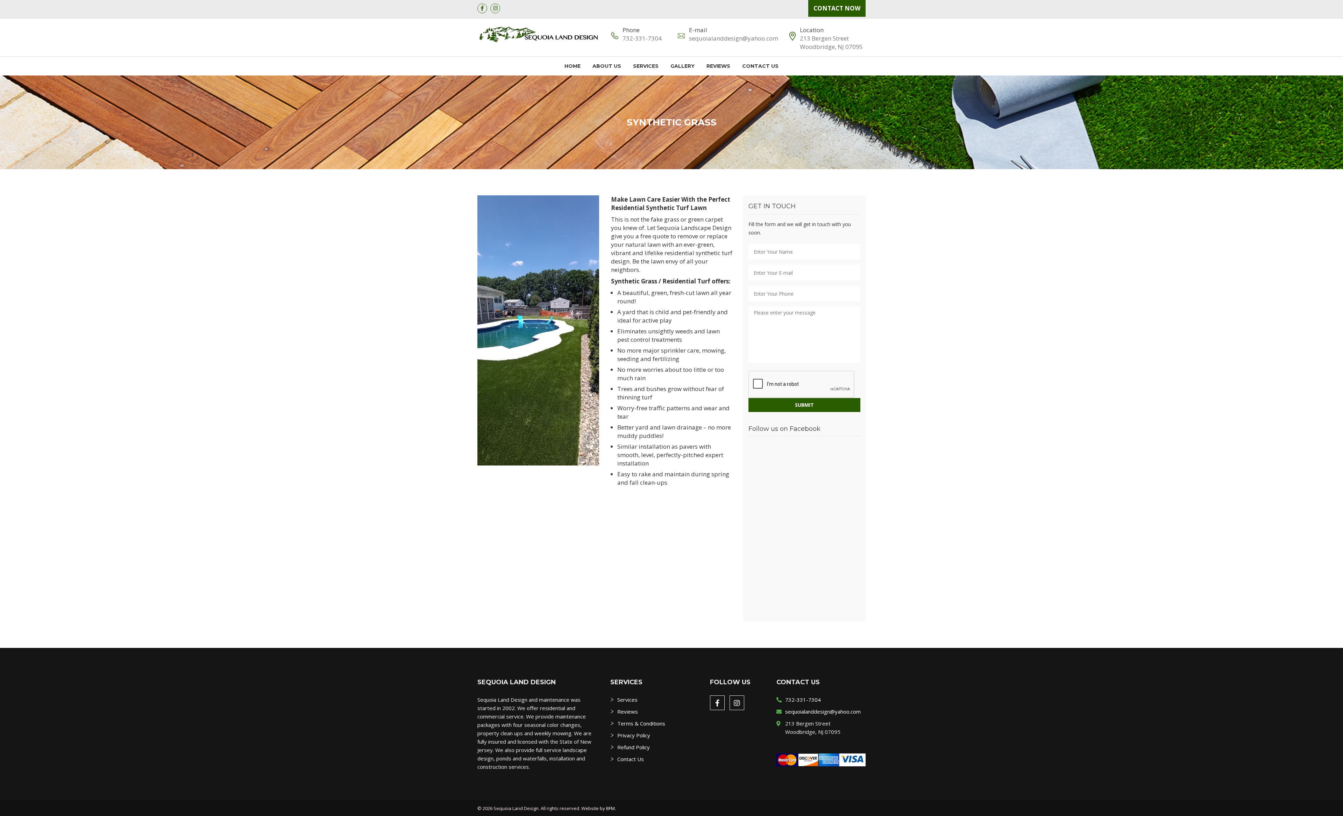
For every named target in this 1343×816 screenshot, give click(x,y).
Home (572, 66)
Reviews (718, 66)
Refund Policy (633, 747)
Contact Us (760, 66)
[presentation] (801, 384)
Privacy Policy (633, 735)
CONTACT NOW (836, 8)
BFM (610, 808)
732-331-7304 (642, 38)
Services (646, 66)
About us (606, 66)
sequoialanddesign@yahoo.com (733, 38)
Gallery (682, 66)
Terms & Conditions (641, 723)
